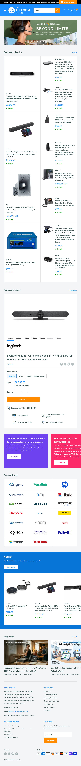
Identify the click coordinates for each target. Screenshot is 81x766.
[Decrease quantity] (17, 392)
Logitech (10, 364)
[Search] (57, 10)
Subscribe (50, 740)
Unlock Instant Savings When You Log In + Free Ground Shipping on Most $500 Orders (31, 2)
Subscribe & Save (69, 2)
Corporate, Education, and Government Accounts (17, 730)
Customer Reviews (50, 694)
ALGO (7, 204)
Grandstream (59, 59)
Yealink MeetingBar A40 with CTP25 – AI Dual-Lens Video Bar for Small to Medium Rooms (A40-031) (21, 154)
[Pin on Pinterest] (65, 364)
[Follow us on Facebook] (5, 753)
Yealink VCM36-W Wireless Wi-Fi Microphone (16, 607)
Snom (57, 198)
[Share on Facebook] (61, 364)
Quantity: (10, 392)
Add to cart (23, 399)
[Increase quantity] (27, 392)
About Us (47, 691)
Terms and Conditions (51, 701)
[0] (75, 10)
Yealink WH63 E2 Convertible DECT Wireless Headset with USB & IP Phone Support (64, 120)
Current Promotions (11, 737)
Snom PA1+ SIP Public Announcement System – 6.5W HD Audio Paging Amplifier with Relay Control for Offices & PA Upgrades (65, 262)
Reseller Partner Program (13, 726)
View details (73, 290)
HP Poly (8, 93)
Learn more (11, 567)
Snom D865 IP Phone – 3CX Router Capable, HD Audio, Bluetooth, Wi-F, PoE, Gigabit (64, 203)
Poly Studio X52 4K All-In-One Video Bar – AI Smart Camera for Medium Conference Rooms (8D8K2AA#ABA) (21, 98)
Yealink (57, 87)
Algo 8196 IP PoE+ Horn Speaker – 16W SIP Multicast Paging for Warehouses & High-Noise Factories (22, 209)
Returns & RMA (49, 707)
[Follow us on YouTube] (12, 753)
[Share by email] (72, 364)
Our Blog (47, 710)
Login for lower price (22, 385)
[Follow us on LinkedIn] (16, 753)
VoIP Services (8, 734)
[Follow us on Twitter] (9, 753)
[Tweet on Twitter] (68, 364)
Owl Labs (58, 142)
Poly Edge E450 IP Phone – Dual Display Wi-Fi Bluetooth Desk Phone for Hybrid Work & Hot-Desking (64, 176)
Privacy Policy (48, 704)
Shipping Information (51, 698)
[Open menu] (5, 10)
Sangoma (9, 259)
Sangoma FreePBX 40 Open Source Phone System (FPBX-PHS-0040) (20, 263)
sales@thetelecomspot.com (18, 711)
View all (74, 52)
